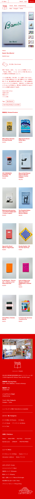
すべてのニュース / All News (9, 454)
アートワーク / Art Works (18, 423)
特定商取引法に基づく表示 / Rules (11, 480)
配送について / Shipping (8, 474)
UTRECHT (14, 441)
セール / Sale (5, 426)
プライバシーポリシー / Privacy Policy (12, 483)
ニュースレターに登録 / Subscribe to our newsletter (15, 409)
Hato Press (19, 438)
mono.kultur (28, 438)
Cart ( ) (31, 1)
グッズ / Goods (6, 423)
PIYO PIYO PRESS (24, 441)
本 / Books (21, 420)
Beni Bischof (10, 101)
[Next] (20, 29)
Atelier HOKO (11, 438)
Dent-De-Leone (6, 441)
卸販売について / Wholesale (9, 471)
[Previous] (7, 29)
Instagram (15, 8)
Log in (25, 1)
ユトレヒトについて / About (9, 468)
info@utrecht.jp (22, 5)
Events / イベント (23, 454)
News (11, 8)
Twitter (21, 8)
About (15, 5)
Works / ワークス (20, 457)
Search (21, 1)
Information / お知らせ (8, 457)
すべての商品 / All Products (9, 420)
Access (11, 5)
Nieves (4, 50)
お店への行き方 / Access (8, 465)
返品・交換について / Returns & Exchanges (13, 477)
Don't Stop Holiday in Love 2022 (11, 104)
